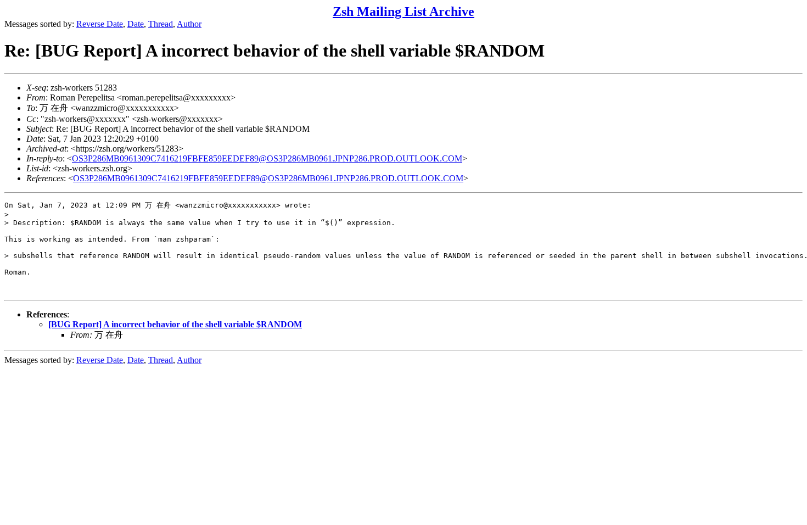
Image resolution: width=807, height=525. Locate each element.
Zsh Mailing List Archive (403, 11)
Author (189, 24)
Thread (160, 24)
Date (135, 24)
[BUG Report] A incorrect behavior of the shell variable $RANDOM (175, 324)
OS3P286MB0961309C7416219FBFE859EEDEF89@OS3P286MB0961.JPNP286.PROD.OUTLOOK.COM (267, 158)
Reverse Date (99, 24)
